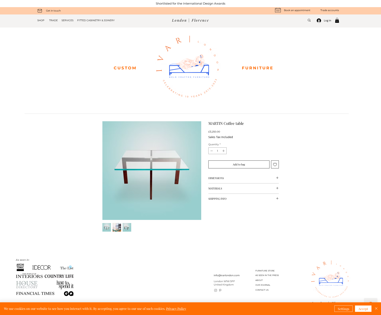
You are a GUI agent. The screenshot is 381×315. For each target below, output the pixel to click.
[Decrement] (211, 151)
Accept (363, 309)
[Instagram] (215, 290)
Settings (343, 309)
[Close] (376, 308)
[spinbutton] (217, 151)
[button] (337, 20)
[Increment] (224, 151)
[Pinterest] (220, 290)
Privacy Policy (176, 308)
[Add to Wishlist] (275, 164)
